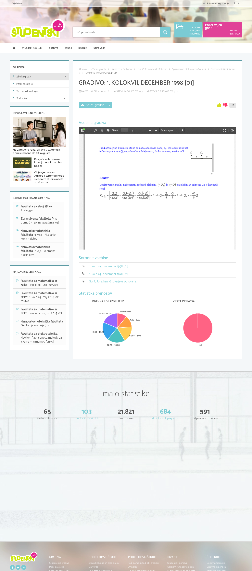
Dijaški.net (17, 3)
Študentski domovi (177, 563)
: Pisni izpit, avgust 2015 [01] (41, 311)
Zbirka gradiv (24, 76)
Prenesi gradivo (95, 105)
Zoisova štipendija (216, 563)
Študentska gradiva (59, 563)
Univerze (93, 566)
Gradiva (53, 48)
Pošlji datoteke (24, 83)
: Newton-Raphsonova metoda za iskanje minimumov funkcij (41, 337)
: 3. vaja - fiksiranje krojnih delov (38, 234)
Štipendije (99, 48)
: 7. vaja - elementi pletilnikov (38, 250)
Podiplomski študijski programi (144, 563)
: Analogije (36, 208)
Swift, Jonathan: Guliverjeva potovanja (112, 281)
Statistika (21, 98)
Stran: (115, 130)
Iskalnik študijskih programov (104, 563)
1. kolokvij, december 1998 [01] (108, 266)
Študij (68, 48)
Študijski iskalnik (32, 48)
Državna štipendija (216, 566)
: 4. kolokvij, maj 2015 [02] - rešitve (41, 297)
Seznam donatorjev (27, 91)
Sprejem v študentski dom (181, 566)
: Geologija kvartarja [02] (42, 323)
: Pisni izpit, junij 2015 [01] (39, 282)
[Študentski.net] (37, 29)
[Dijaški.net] (23, 558)
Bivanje (82, 48)
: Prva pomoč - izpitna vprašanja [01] (40, 220)
